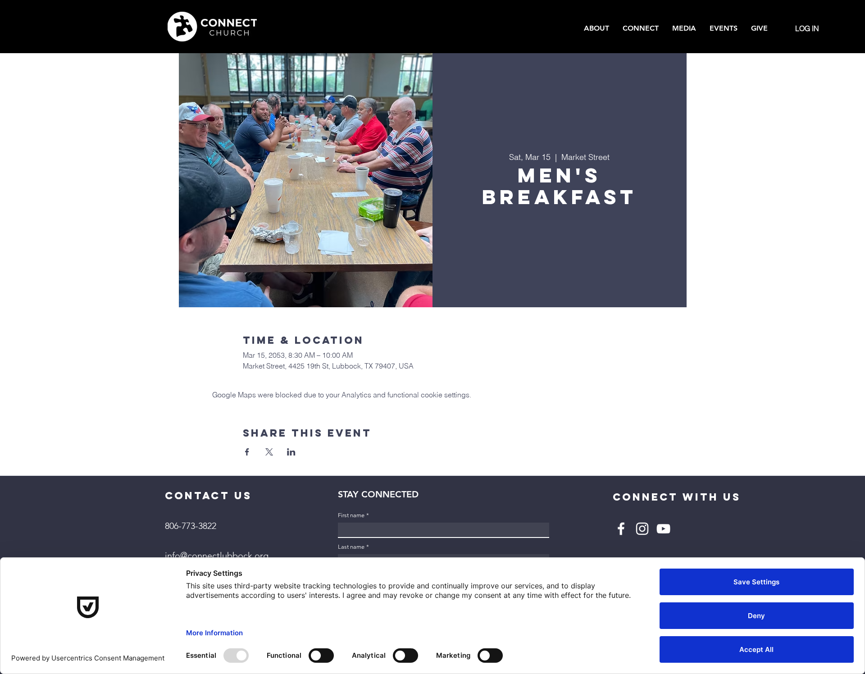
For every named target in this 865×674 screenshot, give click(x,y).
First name (353, 515)
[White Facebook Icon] (621, 528)
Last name (353, 546)
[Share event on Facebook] (247, 451)
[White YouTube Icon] (663, 528)
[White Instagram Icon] (642, 528)
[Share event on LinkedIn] (291, 451)
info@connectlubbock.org (217, 555)
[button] (596, 28)
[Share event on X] (269, 451)
